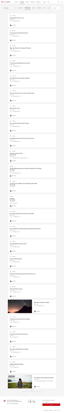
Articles (16, 2)
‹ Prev (24, 391)
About (44, 2)
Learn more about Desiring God (12, 403)
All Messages (27, 7)
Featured (21, 7)
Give (48, 2)
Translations (46, 410)
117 (26, 391)
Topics (34, 7)
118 (29, 391)
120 (34, 391)
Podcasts (32, 2)
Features (38, 2)
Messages (22, 2)
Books (27, 2)
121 (37, 391)
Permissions (51, 410)
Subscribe (51, 404)
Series (45, 7)
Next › (40, 391)
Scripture (39, 7)
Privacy (55, 410)
